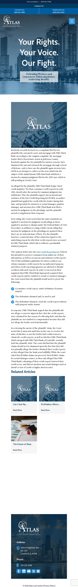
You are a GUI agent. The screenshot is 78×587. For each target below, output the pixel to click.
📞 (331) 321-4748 (45, 2)
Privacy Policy (49, 586)
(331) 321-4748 (19, 12)
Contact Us (39, 6)
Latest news (29, 144)
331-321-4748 (26, 565)
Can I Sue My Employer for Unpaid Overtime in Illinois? (23, 404)
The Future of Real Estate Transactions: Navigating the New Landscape (23, 444)
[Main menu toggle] (72, 21)
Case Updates (17, 144)
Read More (17, 410)
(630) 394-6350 (58, 12)
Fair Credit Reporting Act (48, 252)
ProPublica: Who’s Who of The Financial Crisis (51, 404)
